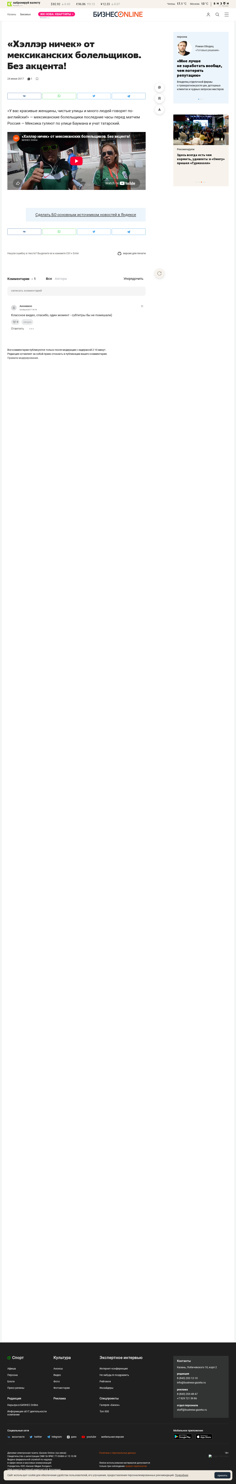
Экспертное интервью (121, 1357)
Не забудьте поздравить (114, 1375)
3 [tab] (202, 99)
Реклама (59, 1398)
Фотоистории (61, 1387)
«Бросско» (201, 50)
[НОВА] (56, 15)
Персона (12, 1375)
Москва (194, 3)
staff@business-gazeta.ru (192, 1409)
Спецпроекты (109, 1398)
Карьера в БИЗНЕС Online (22, 1404)
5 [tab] (203, 182)
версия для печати (134, 253)
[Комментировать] (159, 87)
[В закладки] (159, 98)
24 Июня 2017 (15, 78)
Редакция (14, 1398)
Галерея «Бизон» (110, 1404)
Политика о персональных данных (117, 1453)
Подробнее (181, 1475)
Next (224, 99)
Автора (61, 279)
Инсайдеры (106, 1387)
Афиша (11, 1368)
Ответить (17, 328)
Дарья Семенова (205, 46)
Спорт (17, 1357)
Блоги (11, 1381)
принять (222, 1475)
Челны (171, 3)
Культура (62, 1357)
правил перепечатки (136, 1466)
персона (182, 36)
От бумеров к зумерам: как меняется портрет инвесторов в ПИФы (198, 159)
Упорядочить (133, 279)
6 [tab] (205, 182)
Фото (56, 1381)
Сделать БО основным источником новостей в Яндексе (85, 214)
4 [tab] (201, 182)
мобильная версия (112, 1436)
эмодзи (27, 322)
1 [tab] (198, 99)
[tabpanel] (201, 66)
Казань (11, 14)
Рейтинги (105, 1381)
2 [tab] (200, 99)
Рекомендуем (186, 149)
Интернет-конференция (114, 1368)
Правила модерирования (22, 357)
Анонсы (58, 1368)
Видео (57, 1375)
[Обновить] (159, 273)
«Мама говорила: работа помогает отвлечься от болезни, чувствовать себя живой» (201, 68)
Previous (178, 99)
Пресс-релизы (15, 1387)
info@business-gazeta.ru (191, 1382)
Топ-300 (104, 1411)
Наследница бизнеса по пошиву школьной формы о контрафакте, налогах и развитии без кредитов (197, 85)
